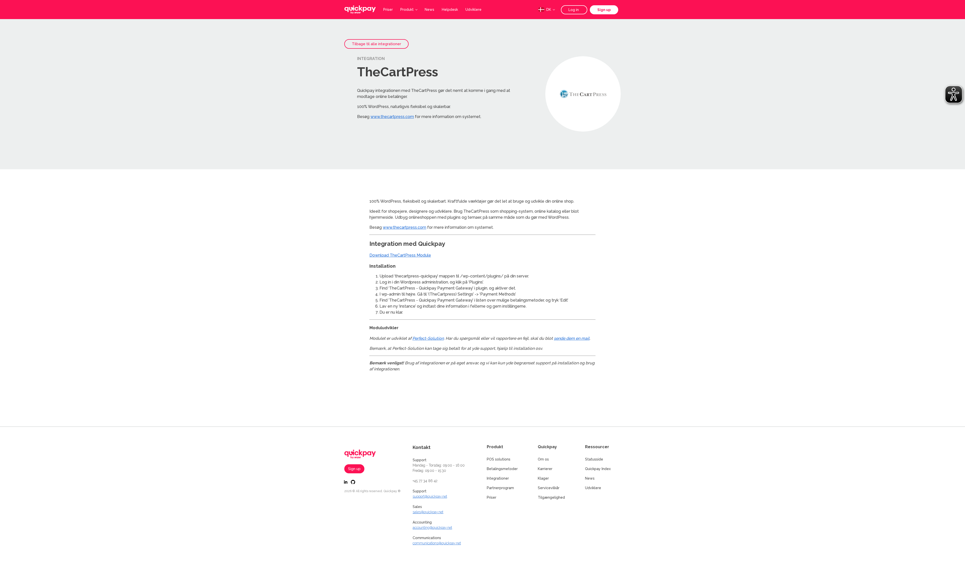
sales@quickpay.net (428, 512)
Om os (543, 459)
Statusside (594, 459)
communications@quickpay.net (437, 543)
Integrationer (498, 478)
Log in (574, 10)
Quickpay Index (598, 469)
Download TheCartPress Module (400, 255)
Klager (543, 478)
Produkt (407, 10)
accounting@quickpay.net (432, 528)
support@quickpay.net (430, 496)
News (429, 10)
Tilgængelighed (551, 497)
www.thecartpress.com (392, 116)
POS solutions (498, 459)
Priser (388, 10)
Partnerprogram (500, 488)
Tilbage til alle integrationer (376, 44)
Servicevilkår (548, 488)
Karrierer (545, 469)
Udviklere (473, 10)
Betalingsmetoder (502, 469)
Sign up (604, 10)
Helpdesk (450, 10)
